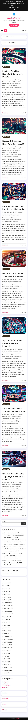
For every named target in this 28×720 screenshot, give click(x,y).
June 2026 (7, 588)
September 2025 (8, 614)
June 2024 (7, 656)
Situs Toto (4, 693)
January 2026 (8, 602)
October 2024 (8, 645)
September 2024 (8, 647)
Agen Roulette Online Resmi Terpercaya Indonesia (12, 343)
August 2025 (7, 616)
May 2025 (7, 625)
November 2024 (8, 642)
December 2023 (8, 673)
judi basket (6, 1)
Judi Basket (5, 684)
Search (4, 521)
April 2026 (7, 594)
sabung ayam (12, 1)
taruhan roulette (14, 89)
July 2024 (7, 653)
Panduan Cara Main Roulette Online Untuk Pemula (12, 74)
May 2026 (7, 591)
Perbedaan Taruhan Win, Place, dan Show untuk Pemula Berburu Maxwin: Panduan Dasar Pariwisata (14, 535)
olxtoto (4, 704)
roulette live (5, 85)
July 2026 (7, 586)
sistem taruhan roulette (7, 87)
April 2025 (7, 628)
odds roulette (5, 83)
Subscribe (15, 25)
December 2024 (8, 639)
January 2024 (8, 670)
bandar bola (6, 3)
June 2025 (7, 622)
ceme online (13, 5)
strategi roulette (6, 89)
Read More (5, 112)
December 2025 (8, 605)
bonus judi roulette (6, 81)
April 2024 (7, 661)
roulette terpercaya (12, 85)
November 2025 (8, 608)
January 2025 (8, 636)
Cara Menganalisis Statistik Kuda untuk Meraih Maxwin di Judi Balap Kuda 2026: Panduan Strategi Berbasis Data (14, 542)
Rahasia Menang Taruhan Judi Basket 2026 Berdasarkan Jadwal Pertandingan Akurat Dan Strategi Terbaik (15, 549)
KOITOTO (18, 718)
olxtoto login (5, 698)
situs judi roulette (18, 87)
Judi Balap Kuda (20, 3)
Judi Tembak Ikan (6, 685)
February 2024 (8, 667)
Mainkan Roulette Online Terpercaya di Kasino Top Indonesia (13, 477)
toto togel (4, 709)
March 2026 (7, 597)
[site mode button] (23, 30)
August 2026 (7, 583)
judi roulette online (16, 81)
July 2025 (7, 619)
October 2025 (8, 611)
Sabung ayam (5, 682)
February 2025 (8, 633)
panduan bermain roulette (15, 83)
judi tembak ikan (19, 1)
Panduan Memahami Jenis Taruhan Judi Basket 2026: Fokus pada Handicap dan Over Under (13, 556)
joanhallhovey (14, 18)
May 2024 (7, 659)
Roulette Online (13, 3)
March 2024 (7, 664)
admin (12, 80)
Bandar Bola (5, 687)
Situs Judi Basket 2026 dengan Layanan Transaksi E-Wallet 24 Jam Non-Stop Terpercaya (13, 563)
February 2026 (8, 600)
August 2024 (7, 650)
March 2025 (7, 631)
